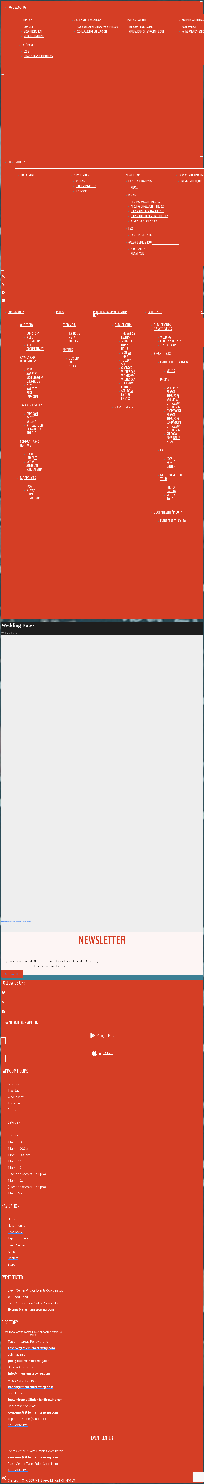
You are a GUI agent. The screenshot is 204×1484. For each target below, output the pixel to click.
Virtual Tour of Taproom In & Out (146, 31)
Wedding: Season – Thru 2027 (146, 202)
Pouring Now (98, 314)
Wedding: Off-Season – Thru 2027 (148, 206)
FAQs (26, 51)
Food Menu (69, 324)
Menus (60, 312)
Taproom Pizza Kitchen (74, 337)
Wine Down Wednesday (128, 377)
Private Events (81, 175)
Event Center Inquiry (192, 181)
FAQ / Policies (28, 45)
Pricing (132, 195)
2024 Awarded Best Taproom (91, 31)
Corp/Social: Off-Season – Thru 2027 (149, 216)
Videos (134, 188)
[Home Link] (51, 614)
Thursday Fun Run (127, 385)
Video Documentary (34, 36)
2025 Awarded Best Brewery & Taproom (97, 27)
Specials (68, 349)
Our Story (27, 20)
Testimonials (82, 191)
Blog (10, 162)
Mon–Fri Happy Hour (126, 345)
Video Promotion (33, 31)
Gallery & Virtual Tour (140, 242)
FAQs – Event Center (141, 235)
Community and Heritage (29, 443)
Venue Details (133, 175)
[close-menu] (2, 74)
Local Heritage (189, 27)
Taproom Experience (137, 20)
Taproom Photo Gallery (141, 27)
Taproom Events (118, 312)
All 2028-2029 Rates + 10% (144, 221)
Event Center (155, 312)
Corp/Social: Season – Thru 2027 (147, 211)
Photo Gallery (138, 249)
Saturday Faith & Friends (127, 394)
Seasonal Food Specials (74, 362)
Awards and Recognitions (88, 20)
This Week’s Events (128, 335)
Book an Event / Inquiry (191, 175)
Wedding (80, 181)
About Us (19, 312)
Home (11, 7)
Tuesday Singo (126, 362)
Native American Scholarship (34, 465)
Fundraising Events (86, 186)
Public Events (28, 175)
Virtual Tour (137, 254)
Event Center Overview (140, 181)
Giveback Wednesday (128, 369)
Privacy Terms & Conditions (38, 56)
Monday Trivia (126, 354)
